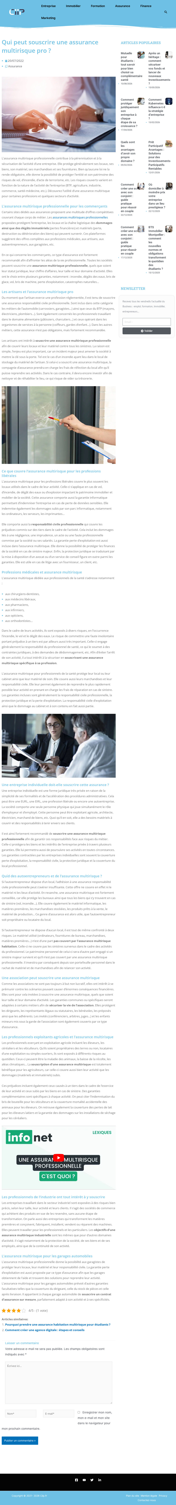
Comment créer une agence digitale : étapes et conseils (44, 1330)
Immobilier (73, 6)
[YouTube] (84, 1480)
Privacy (163, 1495)
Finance (145, 6)
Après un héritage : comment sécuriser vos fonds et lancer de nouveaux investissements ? (159, 68)
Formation (98, 6)
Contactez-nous (147, 1500)
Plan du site (132, 1495)
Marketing (48, 18)
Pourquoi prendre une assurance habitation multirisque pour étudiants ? (57, 1324)
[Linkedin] (99, 1480)
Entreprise (48, 6)
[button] (165, 12)
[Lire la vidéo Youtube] (59, 1158)
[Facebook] (76, 1480)
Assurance (122, 6)
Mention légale (149, 1495)
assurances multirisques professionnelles (80, 217)
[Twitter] (92, 1480)
